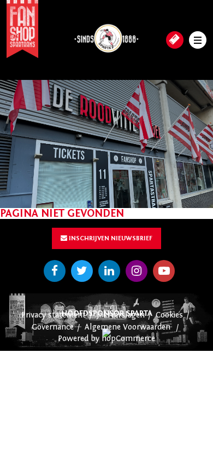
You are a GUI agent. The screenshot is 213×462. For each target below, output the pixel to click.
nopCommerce (128, 338)
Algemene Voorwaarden (127, 327)
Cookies (169, 315)
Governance (53, 327)
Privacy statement (53, 315)
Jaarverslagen (121, 315)
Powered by (80, 338)
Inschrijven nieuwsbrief (109, 238)
